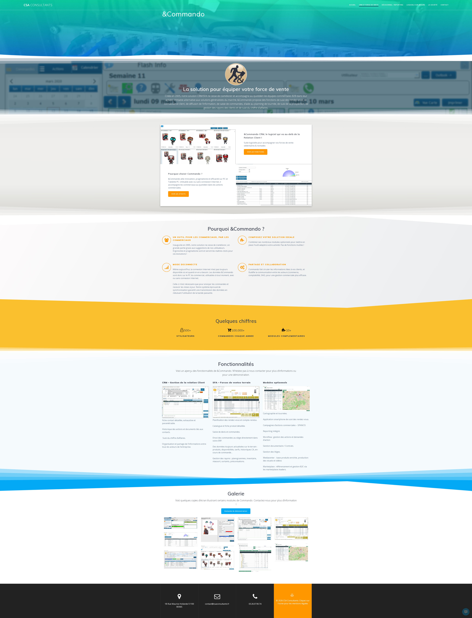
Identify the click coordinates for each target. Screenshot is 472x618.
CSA (38, 5)
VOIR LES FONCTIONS (255, 152)
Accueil (352, 5)
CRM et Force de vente (368, 5)
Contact (445, 5)
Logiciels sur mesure (416, 5)
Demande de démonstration (235, 511)
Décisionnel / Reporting (392, 5)
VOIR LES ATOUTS (178, 194)
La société (432, 5)
